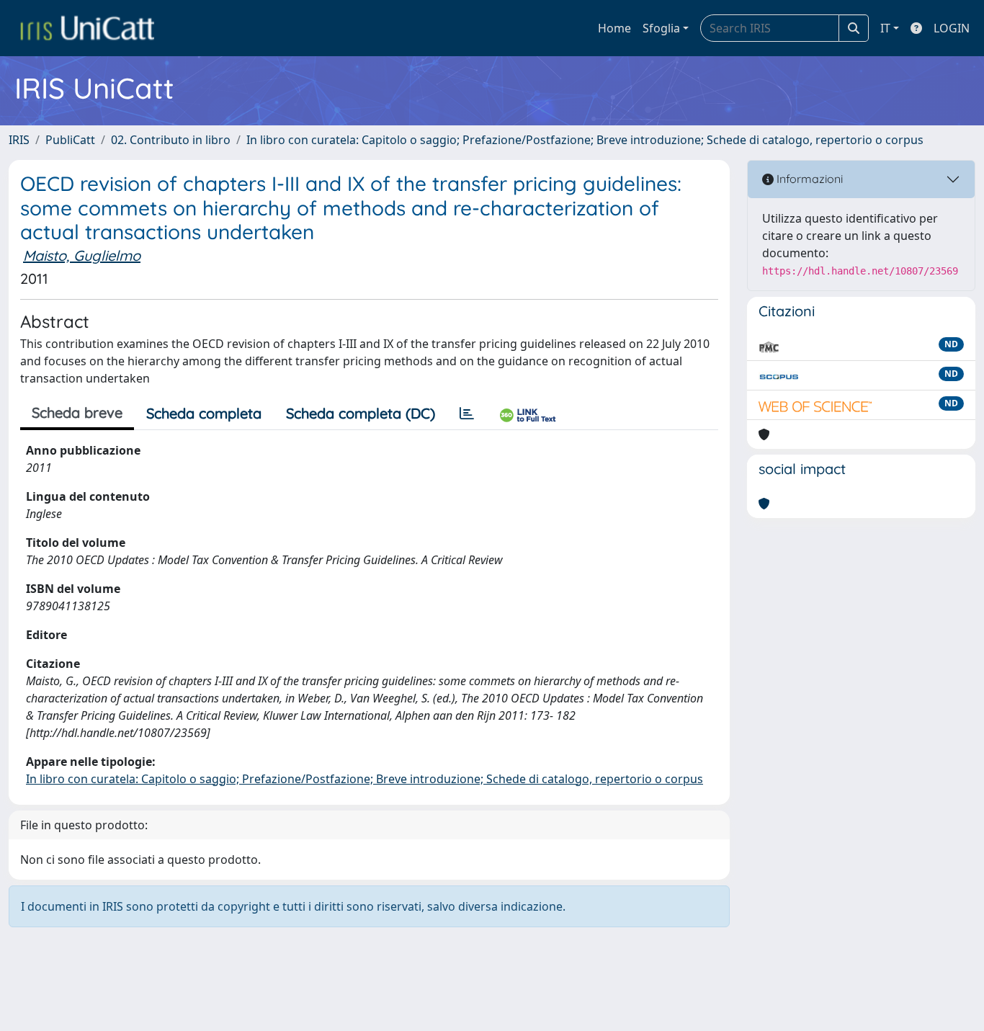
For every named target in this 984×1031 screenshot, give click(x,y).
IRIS (19, 140)
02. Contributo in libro (171, 140)
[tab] (466, 413)
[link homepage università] (87, 28)
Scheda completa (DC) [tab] (360, 413)
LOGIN (952, 28)
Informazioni (808, 178)
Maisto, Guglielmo (81, 255)
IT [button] (885, 28)
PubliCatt (70, 140)
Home (614, 28)
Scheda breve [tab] (77, 412)
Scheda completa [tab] (203, 413)
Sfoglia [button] (661, 28)
